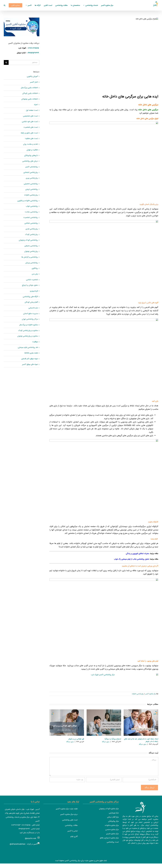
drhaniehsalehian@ (17, 844)
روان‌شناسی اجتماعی (30, 172)
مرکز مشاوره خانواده (112, 825)
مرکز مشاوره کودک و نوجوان (109, 808)
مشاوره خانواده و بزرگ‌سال (28, 324)
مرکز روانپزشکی (113, 821)
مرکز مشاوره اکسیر (150, 694)
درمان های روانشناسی (30, 161)
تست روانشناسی (113, 842)
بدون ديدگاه (70, 741)
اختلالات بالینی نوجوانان (29, 99)
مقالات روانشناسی (71, 825)
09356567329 (33, 52)
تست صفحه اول (32, 110)
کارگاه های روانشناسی (30, 296)
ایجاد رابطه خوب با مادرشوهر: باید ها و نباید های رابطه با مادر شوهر (141, 740)
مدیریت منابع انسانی (30, 313)
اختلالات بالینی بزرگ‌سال (29, 87)
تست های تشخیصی (30, 116)
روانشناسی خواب (32, 206)
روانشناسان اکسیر (31, 166)
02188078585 (33, 48)
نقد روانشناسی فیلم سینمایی (28, 347)
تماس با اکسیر (72, 831)
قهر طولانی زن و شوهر (76, 738)
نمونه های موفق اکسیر (30, 364)
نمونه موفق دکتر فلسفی (29, 358)
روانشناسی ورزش (31, 262)
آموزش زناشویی (32, 76)
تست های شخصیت (31, 127)
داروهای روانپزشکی (31, 155)
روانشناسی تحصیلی (31, 183)
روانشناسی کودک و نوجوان (28, 240)
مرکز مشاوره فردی (112, 834)
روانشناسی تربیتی (31, 189)
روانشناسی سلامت (31, 212)
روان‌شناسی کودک (31, 234)
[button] (4, 5)
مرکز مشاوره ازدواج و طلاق (109, 838)
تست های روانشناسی (70, 820)
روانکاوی (35, 268)
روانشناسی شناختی (31, 223)
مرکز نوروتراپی (114, 813)
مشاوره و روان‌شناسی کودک (28, 330)
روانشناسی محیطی (31, 245)
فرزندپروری (34, 291)
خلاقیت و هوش (32, 150)
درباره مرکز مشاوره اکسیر (69, 814)
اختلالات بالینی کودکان (30, 93)
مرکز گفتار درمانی (113, 817)
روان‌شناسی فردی (32, 229)
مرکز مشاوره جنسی (112, 829)
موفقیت (35, 341)
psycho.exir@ (30, 838)
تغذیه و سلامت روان (30, 144)
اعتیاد (36, 104)
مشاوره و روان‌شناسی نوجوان (27, 336)
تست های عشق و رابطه (29, 133)
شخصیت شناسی (32, 279)
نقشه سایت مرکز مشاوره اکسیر (67, 808)
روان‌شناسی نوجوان (31, 251)
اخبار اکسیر (34, 82)
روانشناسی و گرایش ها (30, 257)
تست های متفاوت (31, 138)
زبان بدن (35, 274)
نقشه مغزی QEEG (31, 353)
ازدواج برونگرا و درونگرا (113, 738)
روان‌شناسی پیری (32, 178)
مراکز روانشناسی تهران (30, 319)
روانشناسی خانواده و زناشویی (27, 200)
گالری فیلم (74, 836)
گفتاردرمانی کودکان (31, 302)
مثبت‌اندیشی (33, 308)
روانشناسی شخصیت (30, 217)
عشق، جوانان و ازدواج (30, 285)
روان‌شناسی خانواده (138, 694)
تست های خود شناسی (30, 121)
